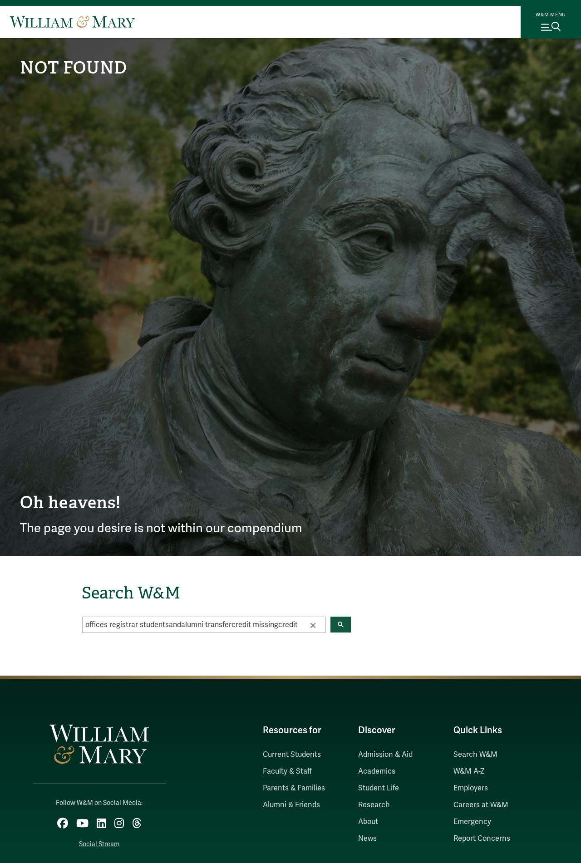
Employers (470, 788)
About (368, 821)
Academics (376, 771)
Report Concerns (481, 838)
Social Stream (99, 844)
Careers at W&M (480, 804)
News (367, 838)
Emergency (472, 821)
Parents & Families (294, 788)
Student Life (378, 788)
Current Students (292, 754)
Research (374, 804)
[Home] (72, 21)
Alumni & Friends (291, 804)
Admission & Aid (385, 754)
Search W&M (475, 754)
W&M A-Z (469, 771)
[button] (312, 624)
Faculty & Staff (287, 771)
